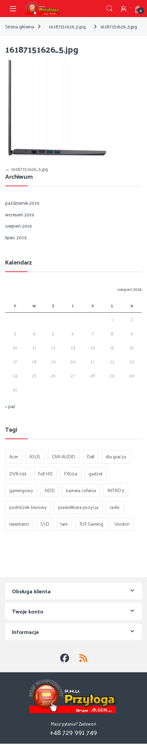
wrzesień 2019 (19, 214)
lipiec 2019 (15, 237)
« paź (10, 406)
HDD (49, 490)
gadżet (95, 473)
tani (64, 523)
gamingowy (21, 490)
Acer (13, 456)
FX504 (70, 473)
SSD (44, 523)
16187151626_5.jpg (67, 26)
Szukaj (109, 8)
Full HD (45, 473)
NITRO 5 (115, 490)
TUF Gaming (91, 523)
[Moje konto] (124, 8)
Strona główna (19, 26)
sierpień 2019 (18, 225)
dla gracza (116, 456)
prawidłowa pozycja (78, 507)
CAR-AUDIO (64, 456)
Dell (90, 456)
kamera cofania (81, 490)
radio (115, 507)
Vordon (122, 523)
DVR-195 (18, 473)
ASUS (34, 456)
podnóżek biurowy (28, 507)
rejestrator (19, 523)
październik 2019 (22, 203)
